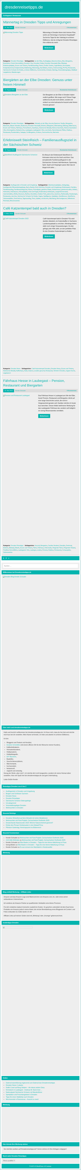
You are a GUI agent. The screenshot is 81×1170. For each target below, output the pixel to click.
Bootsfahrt (6, 63)
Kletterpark (50, 191)
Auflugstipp (65, 185)
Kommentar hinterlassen (68, 90)
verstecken (44, 198)
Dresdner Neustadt (51, 63)
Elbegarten (50, 125)
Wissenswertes (15, 200)
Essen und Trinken (21, 65)
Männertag (35, 68)
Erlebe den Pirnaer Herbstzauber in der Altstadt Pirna (24, 825)
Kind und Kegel (33, 191)
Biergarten (68, 61)
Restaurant (71, 68)
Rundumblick (15, 132)
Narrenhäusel (56, 130)
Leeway (48, 1166)
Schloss (38, 132)
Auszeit (51, 123)
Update (38, 198)
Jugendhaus (58, 65)
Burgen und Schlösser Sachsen (17, 793)
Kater (26, 371)
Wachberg (52, 198)
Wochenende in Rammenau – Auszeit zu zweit (22, 1099)
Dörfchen (41, 187)
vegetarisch (7, 373)
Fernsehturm (27, 128)
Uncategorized (11, 803)
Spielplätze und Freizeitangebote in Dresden (21, 1094)
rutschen (14, 196)
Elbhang (65, 125)
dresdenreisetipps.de (24, 7)
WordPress (39, 1166)
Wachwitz (56, 132)
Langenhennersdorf (61, 191)
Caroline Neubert (53, 545)
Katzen (30, 371)
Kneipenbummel (8, 68)
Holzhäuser (14, 191)
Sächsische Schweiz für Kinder (13, 70)
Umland (48, 70)
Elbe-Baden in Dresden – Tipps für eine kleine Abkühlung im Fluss (43, 842)
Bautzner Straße (59, 123)
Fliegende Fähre (57, 548)
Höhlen (74, 189)
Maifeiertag (27, 68)
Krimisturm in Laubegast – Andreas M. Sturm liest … (24, 1090)
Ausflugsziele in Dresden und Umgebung (24, 185)
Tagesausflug (27, 198)
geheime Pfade (46, 189)
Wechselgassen (62, 198)
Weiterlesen (48, 48)
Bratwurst (24, 125)
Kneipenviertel (19, 68)
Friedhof (5, 550)
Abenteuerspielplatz (54, 185)
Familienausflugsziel (20, 189)
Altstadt (37, 123)
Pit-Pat (65, 68)
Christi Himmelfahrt (17, 63)
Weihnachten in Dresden (14, 808)
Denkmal (69, 545)
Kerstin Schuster (20, 27)
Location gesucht (39, 371)
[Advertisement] (40, 873)
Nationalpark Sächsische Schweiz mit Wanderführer (24, 1092)
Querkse (57, 194)
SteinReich (71, 196)
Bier (63, 61)
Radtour (69, 130)
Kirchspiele (66, 65)
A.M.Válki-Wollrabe (12, 840)
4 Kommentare (71, 390)
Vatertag (54, 70)
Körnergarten (11, 130)
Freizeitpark (37, 189)
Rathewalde (65, 194)
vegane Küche (70, 371)
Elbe (59, 63)
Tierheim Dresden (59, 371)
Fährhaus (19, 128)
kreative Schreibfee (13, 745)
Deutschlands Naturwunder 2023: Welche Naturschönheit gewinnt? (29, 823)
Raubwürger (73, 194)
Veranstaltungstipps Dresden (16, 805)
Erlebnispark (66, 187)
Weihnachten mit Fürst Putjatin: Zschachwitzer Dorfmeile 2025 (27, 820)
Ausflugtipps (47, 61)
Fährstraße (48, 548)
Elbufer (17, 548)
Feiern (41, 65)
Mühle (16, 194)
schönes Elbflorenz (30, 70)
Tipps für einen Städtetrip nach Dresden (20, 1097)
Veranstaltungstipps (64, 70)
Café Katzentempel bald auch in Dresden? (34, 208)
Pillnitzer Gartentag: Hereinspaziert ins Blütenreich (23, 827)
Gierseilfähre (13, 550)
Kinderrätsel (43, 191)
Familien (73, 187)
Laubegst (33, 550)
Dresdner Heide (39, 63)
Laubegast (28, 130)
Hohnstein (6, 191)
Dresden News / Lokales (14, 1085)
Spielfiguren (47, 196)
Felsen (30, 189)
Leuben (39, 550)
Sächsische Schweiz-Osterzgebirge (18, 801)
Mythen (27, 194)
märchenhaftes (8, 194)
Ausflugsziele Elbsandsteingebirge (14, 187)
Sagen (40, 196)
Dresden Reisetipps (17, 61)
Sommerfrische (47, 132)
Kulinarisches (20, 130)
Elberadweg (58, 125)
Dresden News (15, 368)
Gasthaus (35, 128)
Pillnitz (64, 130)
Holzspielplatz (23, 191)
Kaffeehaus (19, 371)
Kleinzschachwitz (57, 128)
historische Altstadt (45, 128)
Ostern (50, 68)
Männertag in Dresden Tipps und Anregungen (37, 22)
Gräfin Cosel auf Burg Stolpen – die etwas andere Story (25, 1087)
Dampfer (62, 545)
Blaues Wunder (15, 125)
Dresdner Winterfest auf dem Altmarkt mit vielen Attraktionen (27, 818)
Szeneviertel (41, 70)
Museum (21, 194)
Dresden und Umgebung (53, 187)
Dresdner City (28, 63)
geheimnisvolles (66, 189)
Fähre (35, 548)
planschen (50, 194)
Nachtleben (43, 68)
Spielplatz (55, 196)
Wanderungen (16, 72)
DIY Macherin (11, 757)
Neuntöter (34, 194)
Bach (27, 187)
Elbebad (63, 63)
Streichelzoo (18, 198)
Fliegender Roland (69, 548)
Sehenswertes (7, 552)
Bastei (32, 187)
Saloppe (23, 132)
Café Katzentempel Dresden (41, 368)
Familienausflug (33, 65)
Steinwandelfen (8, 198)
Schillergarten (30, 132)
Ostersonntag (57, 68)
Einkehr (43, 125)
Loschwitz (48, 130)
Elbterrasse (72, 125)
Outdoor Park (42, 194)
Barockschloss (56, 61)
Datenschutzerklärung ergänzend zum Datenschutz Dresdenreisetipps (30, 1083)
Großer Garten (48, 65)
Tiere (33, 198)
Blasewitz (6, 125)
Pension (45, 550)
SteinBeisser (63, 196)
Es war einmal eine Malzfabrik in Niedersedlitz (36, 847)
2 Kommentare (71, 27)
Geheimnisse (56, 189)
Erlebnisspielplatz (8, 65)
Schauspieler (66, 550)
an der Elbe (38, 61)
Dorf (36, 187)
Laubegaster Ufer (38, 130)
